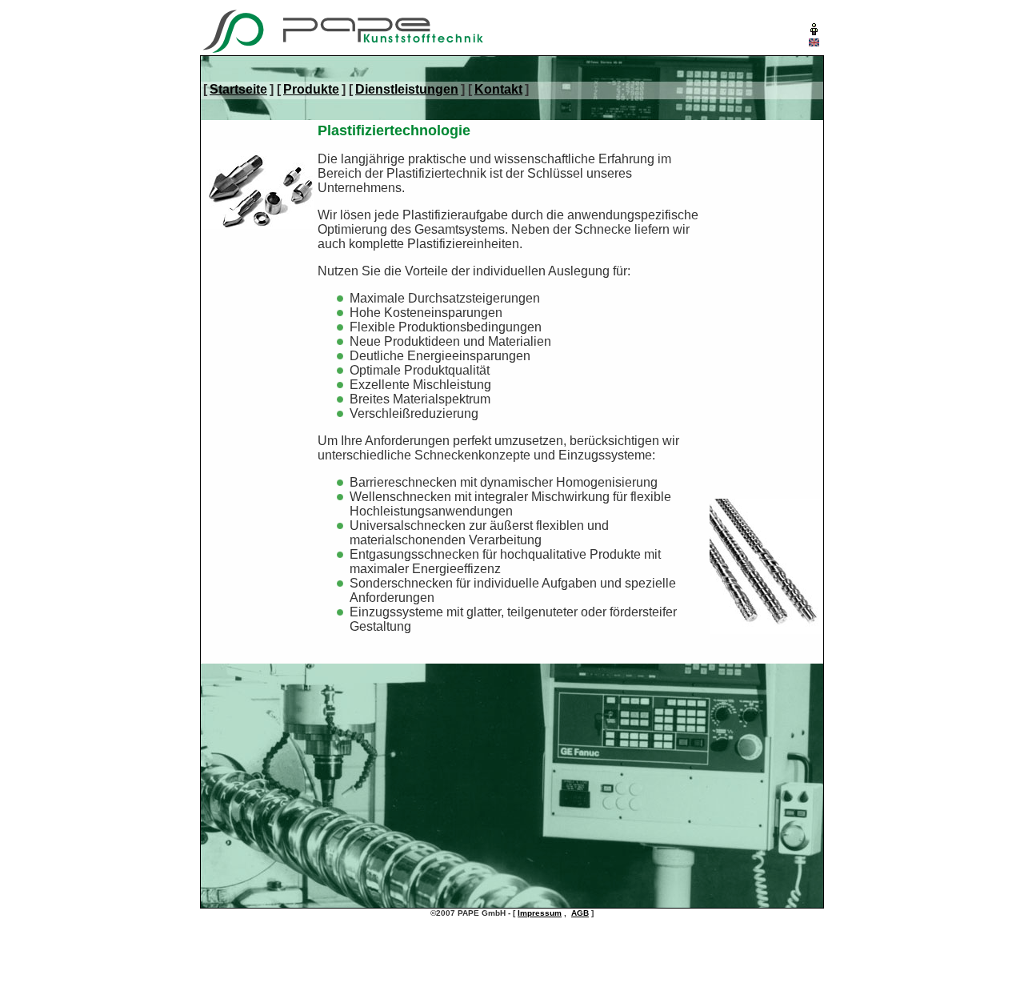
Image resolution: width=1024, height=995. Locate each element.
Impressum (540, 913)
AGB (580, 913)
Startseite (238, 89)
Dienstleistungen (406, 89)
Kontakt (498, 89)
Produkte (311, 89)
